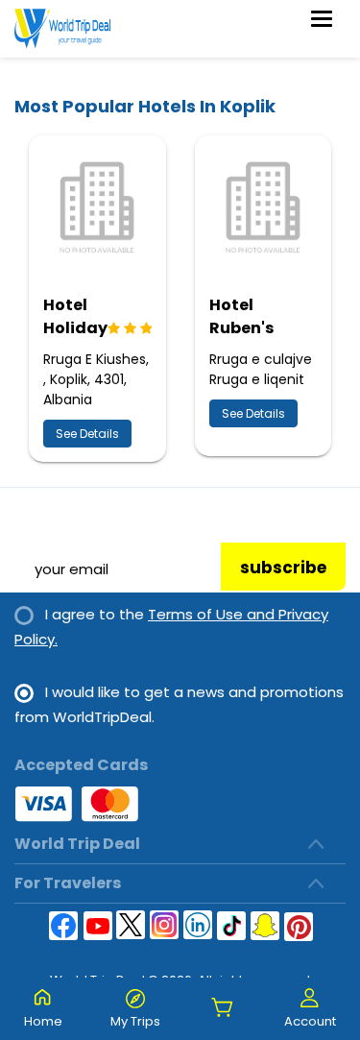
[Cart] (222, 1009)
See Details (87, 433)
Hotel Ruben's (241, 316)
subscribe (283, 567)
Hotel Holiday (75, 316)
